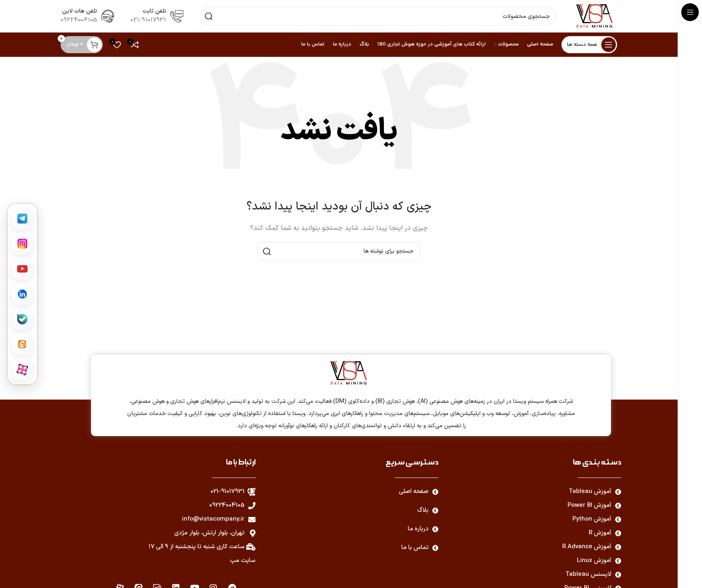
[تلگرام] (22, 218)
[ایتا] (22, 344)
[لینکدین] (22, 294)
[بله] (22, 319)
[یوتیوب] (22, 268)
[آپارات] (22, 369)
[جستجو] (208, 16)
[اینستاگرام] (22, 243)
